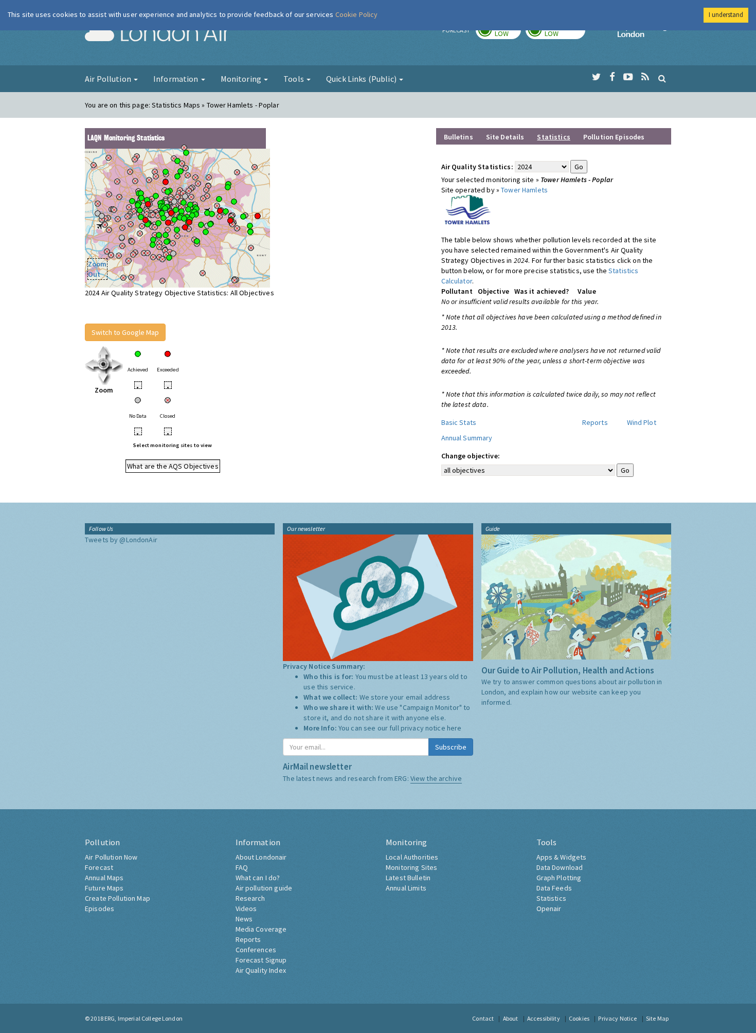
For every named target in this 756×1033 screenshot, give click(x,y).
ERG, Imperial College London (143, 1018)
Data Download (559, 867)
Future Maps (104, 888)
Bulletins (458, 136)
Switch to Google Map (125, 332)
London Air (157, 34)
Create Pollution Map (117, 898)
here (454, 728)
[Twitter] (596, 77)
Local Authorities (412, 857)
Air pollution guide (264, 888)
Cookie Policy (356, 14)
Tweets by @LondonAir (121, 539)
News (244, 918)
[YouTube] (628, 77)
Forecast (99, 867)
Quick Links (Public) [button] (362, 79)
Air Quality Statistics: (477, 166)
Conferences (256, 949)
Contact (483, 1018)
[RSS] (645, 77)
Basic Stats (459, 422)
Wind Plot (641, 422)
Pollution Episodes (614, 136)
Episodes (99, 908)
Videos (246, 908)
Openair (549, 908)
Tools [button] (294, 79)
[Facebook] (612, 77)
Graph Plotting (559, 877)
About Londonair (261, 857)
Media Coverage (261, 929)
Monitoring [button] (242, 79)
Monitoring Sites (411, 867)
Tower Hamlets (524, 189)
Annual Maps (104, 877)
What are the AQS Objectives (173, 466)
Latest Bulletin (408, 877)
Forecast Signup (261, 960)
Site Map (657, 1018)
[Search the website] (662, 78)
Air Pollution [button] (109, 79)
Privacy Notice (617, 1018)
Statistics (551, 898)
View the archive (436, 778)
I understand (726, 14)
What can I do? (258, 877)
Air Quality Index (261, 970)
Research (250, 898)
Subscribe (450, 747)
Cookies (579, 1018)
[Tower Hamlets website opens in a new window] (468, 208)
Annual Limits (406, 888)
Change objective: (470, 455)
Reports (595, 422)
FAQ (242, 867)
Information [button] (176, 79)
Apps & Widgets (561, 857)
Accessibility (543, 1018)
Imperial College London (644, 34)
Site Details (505, 136)
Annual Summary (467, 437)
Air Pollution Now (111, 857)
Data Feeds (554, 888)
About (510, 1018)
